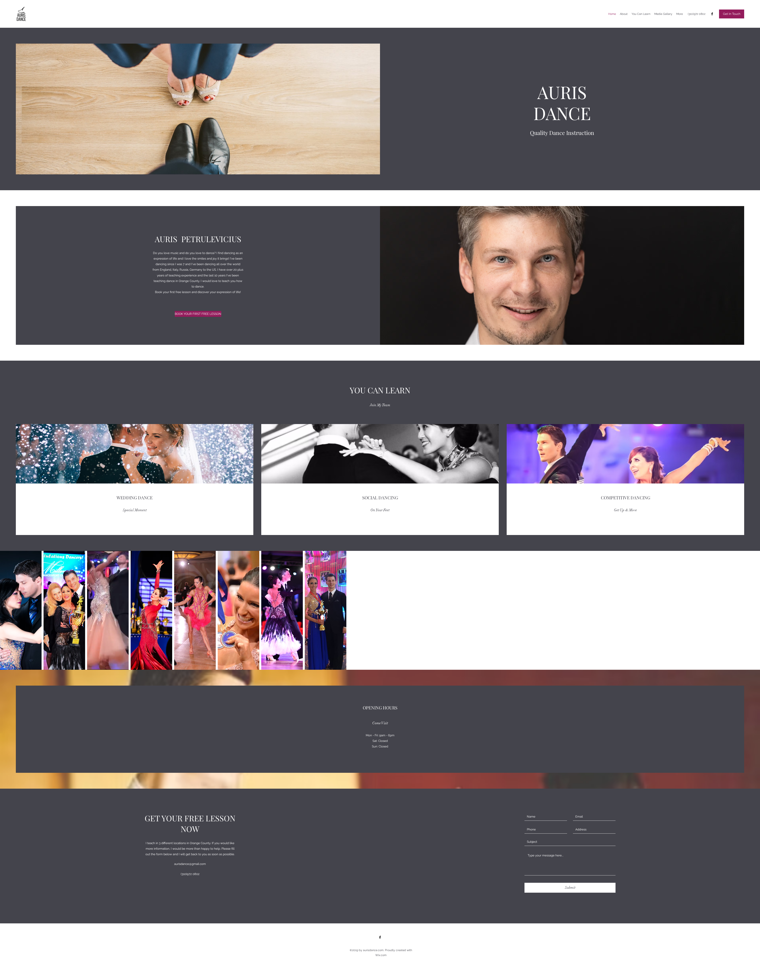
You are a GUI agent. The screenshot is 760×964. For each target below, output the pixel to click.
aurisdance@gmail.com (190, 864)
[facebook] (712, 14)
